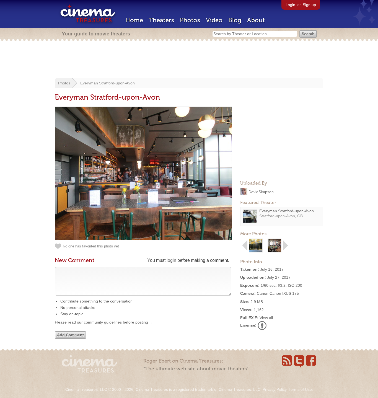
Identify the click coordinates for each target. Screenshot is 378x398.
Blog (234, 20)
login (171, 260)
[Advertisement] (189, 60)
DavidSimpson (261, 191)
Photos (190, 20)
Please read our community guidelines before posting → (104, 322)
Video (214, 20)
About (256, 20)
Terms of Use (300, 389)
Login (290, 4)
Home (134, 20)
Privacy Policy (274, 389)
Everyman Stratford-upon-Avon (107, 83)
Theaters (161, 20)
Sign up (309, 4)
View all (266, 318)
